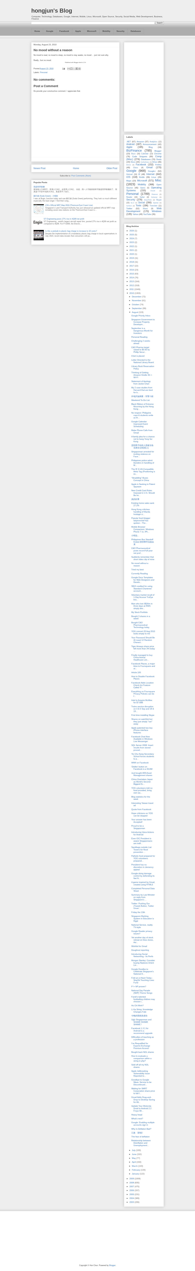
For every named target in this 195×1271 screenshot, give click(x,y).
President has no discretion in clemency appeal (142, 867)
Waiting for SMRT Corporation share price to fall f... (143, 1090)
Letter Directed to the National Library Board (142, 361)
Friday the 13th (138, 912)
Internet (150, 174)
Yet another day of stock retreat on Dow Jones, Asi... (142, 939)
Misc (158, 180)
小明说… (135, 535)
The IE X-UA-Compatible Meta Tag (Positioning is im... (143, 471)
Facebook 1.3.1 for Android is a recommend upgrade (141, 1030)
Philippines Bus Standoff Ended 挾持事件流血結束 (142, 541)
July (134, 1150)
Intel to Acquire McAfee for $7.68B (141, 701)
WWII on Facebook (140, 763)
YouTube (147, 214)
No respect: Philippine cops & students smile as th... (142, 415)
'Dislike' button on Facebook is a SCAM (141, 768)
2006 (132, 1190)
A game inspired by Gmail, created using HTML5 (143, 883)
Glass (135, 168)
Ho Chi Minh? (137, 1005)
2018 (132, 262)
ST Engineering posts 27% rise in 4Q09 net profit (64, 219)
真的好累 (135, 499)
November (137, 300)
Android (130, 144)
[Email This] (68, 68)
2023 (132, 242)
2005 (132, 1194)
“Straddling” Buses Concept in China (140, 479)
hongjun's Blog (51, 10)
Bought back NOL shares (142, 1052)
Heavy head (136, 1115)
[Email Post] (63, 68)
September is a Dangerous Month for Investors (142, 330)
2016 (132, 270)
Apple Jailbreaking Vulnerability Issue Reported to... (140, 1073)
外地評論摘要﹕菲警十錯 (142, 396)
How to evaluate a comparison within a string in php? (141, 1058)
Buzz (133, 154)
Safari (142, 197)
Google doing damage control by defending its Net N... (142, 875)
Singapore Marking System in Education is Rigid (142, 918)
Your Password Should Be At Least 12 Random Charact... (143, 640)
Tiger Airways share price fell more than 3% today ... (143, 648)
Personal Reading (139, 337)
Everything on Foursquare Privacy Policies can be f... (143, 693)
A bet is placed (137, 356)
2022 (132, 246)
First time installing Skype (142, 715)
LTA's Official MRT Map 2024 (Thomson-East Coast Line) (69, 205)
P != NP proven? (138, 986)
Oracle (152, 191)
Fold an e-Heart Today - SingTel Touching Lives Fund (142, 980)
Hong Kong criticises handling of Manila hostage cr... (140, 511)
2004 (132, 1198)
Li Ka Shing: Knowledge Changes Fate (142, 1010)
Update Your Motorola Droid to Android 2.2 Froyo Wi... (141, 1108)
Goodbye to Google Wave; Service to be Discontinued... (141, 1082)
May (134, 1158)
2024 (132, 238)
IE (139, 174)
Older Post (111, 168)
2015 (132, 274)
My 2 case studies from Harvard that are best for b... (142, 390)
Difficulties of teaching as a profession (142, 1038)
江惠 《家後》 (137, 1133)
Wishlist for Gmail (139, 946)
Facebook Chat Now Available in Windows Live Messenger (141, 739)
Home (37, 31)
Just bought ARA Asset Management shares (141, 774)
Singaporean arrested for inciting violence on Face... (142, 454)
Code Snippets (139, 156)
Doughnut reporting (140, 950)
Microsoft (91, 31)
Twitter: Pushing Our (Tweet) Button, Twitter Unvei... (142, 906)
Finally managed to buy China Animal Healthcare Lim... (141, 657)
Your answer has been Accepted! (141, 820)
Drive (154, 162)
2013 (132, 281)
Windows (156, 211)
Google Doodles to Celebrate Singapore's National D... (142, 971)
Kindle (142, 177)
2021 (132, 250)
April (134, 1162)
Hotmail (129, 174)
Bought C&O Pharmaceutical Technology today (140, 625)
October (136, 304)
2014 (132, 277)
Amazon (140, 141)
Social (141, 202)
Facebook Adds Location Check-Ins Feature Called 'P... (142, 685)
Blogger (157, 151)
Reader (129, 197)
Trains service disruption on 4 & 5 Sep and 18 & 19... (142, 709)
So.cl (132, 203)
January (136, 1174)
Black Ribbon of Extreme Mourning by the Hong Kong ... (142, 406)
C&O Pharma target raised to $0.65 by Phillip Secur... (140, 349)
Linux (153, 177)
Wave (145, 209)
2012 (132, 285)
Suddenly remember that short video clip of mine (142, 558)
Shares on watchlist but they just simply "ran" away (141, 721)
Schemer (154, 197)
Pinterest (155, 194)
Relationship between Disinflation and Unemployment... (141, 1142)
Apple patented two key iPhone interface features (141, 730)
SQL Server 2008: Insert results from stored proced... (142, 747)
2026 (132, 231)
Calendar (144, 154)
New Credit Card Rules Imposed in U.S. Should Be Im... (143, 492)
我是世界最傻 (39, 187)
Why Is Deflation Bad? (141, 1129)
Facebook (64, 31)
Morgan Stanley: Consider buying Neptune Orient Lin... (143, 962)
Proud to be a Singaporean (138, 827)
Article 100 (136, 672)
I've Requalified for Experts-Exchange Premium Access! (140, 1045)
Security (120, 31)
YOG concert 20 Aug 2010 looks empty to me (143, 632)
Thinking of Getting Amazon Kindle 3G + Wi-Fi (141, 375)
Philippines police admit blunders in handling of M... (142, 462)
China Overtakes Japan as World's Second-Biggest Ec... (142, 781)
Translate (153, 206)
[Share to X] (74, 68)
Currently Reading (139, 573)
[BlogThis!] (71, 68)
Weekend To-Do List (140, 400)
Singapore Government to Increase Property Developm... (143, 322)
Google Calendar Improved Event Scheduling (139, 424)
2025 (132, 234)
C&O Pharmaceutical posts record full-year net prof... (142, 550)
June (134, 1154)
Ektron (128, 165)
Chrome (157, 153)
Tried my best (137, 569)
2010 (132, 293)
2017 (132, 266)
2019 (132, 258)
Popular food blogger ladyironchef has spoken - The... (140, 520)
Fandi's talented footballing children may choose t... (143, 999)
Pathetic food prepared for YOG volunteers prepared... (143, 858)
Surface (129, 206)
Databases (136, 31)
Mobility (106, 31)
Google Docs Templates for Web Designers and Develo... (142, 579)
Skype (158, 200)
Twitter (129, 208)
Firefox (158, 164)
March (135, 1166)
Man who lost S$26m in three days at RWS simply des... (141, 606)
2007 (132, 1186)
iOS (128, 177)
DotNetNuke (145, 162)
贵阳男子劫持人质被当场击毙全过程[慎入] (142, 446)
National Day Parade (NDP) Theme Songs (141, 991)
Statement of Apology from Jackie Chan (141, 382)
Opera (142, 188)
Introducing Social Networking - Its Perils (142, 955)
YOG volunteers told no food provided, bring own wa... (141, 790)
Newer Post (39, 168)
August (135, 312)
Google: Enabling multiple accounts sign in (142, 1123)
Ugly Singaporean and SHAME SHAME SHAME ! (141, 1022)
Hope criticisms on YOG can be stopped (142, 814)
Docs (133, 162)
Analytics (153, 142)
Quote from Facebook (141, 809)
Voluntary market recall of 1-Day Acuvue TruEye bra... (142, 597)
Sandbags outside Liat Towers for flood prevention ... (141, 849)
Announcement (149, 144)
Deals (158, 159)
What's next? (137, 1118)
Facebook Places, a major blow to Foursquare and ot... (143, 666)
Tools (138, 205)
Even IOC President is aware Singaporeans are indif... (141, 840)
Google (49, 31)
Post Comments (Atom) (81, 176)
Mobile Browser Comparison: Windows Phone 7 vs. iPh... (142, 529)
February (136, 1170)
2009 (132, 1178)
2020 (132, 254)
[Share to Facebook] (76, 68)
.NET (128, 141)
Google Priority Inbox (140, 315)
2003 (132, 1202)
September (137, 308)
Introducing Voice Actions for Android (142, 833)
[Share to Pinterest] (79, 68)
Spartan (155, 203)
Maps (128, 181)
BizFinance (134, 150)
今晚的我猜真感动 (139, 1016)
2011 (131, 289)
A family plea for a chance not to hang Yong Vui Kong (143, 439)
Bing (151, 147)
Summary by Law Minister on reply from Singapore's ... (143, 897)
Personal (43, 72)
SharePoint (148, 200)
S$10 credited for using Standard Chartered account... (141, 588)
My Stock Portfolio (139, 612)
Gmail (149, 167)
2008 (132, 1182)
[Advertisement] (143, 86)
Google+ (152, 171)
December (137, 296)
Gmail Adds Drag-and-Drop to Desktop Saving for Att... (143, 1099)
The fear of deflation (140, 1136)
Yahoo (135, 214)
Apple (78, 31)
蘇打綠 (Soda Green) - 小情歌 (46, 196)
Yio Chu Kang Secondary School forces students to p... (142, 756)
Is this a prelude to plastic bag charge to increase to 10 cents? (71, 231)
